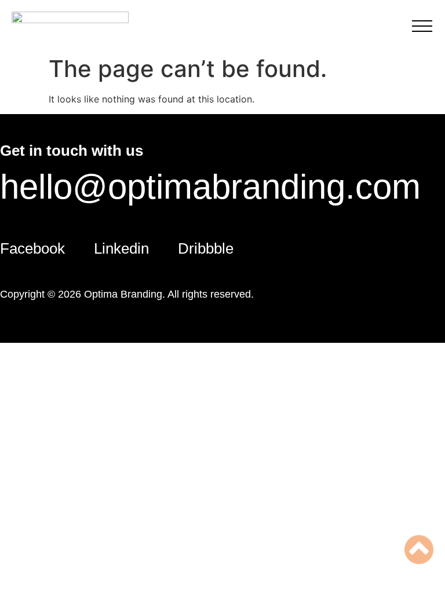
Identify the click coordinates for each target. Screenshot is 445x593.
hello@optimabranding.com (210, 186)
